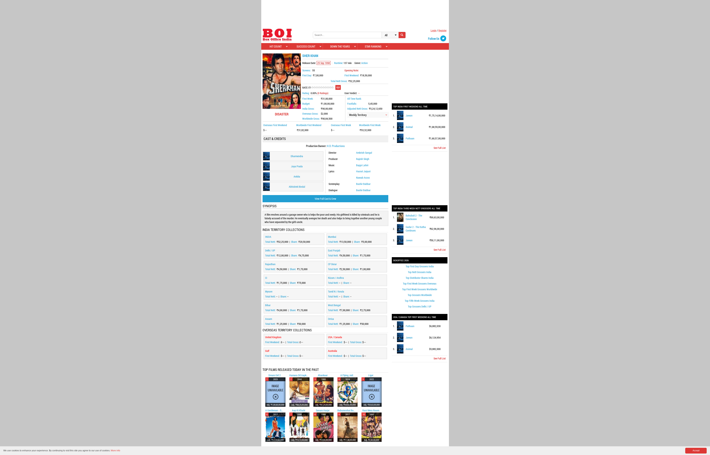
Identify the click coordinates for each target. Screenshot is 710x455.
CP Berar (332, 264)
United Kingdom (273, 337)
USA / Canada (335, 337)
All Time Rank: (354, 98)
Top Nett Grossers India (419, 272)
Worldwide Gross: (311, 118)
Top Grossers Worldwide (420, 295)
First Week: (307, 98)
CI (266, 278)
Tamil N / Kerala (336, 291)
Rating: (306, 93)
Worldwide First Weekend (308, 125)
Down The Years (340, 46)
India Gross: (308, 108)
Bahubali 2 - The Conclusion (414, 217)
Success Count (306, 46)
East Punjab (334, 250)
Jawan (409, 115)
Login (433, 30)
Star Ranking (373, 46)
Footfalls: (352, 103)
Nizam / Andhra (336, 278)
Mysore (268, 291)
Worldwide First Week (370, 125)
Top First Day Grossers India (420, 266)
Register (442, 30)
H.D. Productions (336, 146)
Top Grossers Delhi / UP (419, 306)
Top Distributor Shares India (420, 278)
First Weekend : (273, 342)
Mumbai (332, 237)
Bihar (268, 305)
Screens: (306, 70)
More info (115, 450)
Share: (294, 241)
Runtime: (338, 63)
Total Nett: (270, 241)
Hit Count (276, 46)
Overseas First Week (341, 125)
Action (364, 63)
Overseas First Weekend (275, 125)
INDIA (268, 237)
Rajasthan (270, 264)
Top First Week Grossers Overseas (419, 283)
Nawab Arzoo (363, 177)
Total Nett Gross (339, 81)
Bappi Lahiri (362, 165)
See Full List (440, 148)
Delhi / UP (270, 250)
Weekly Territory (358, 115)
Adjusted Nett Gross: (357, 108)
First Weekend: (351, 75)
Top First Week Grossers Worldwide (419, 289)
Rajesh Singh (362, 159)
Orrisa (331, 319)
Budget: (306, 103)
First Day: (307, 75)
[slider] (322, 87)
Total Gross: (293, 342)
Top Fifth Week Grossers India (420, 300)
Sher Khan (310, 55)
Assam (268, 319)
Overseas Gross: (310, 113)
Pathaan (410, 138)
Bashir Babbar (363, 184)
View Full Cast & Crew (325, 198)
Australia (332, 351)
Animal (409, 127)
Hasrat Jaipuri (363, 171)
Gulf (267, 351)
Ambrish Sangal (364, 152)
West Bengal (334, 305)
